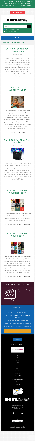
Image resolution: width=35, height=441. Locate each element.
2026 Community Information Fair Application (17, 326)
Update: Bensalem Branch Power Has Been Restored (17, 316)
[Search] (29, 26)
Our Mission (17, 357)
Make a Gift (18, 12)
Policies (17, 360)
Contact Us (17, 373)
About (17, 355)
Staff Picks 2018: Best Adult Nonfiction (18, 191)
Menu (18, 38)
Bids (17, 381)
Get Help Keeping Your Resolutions (17, 49)
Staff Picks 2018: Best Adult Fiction (18, 234)
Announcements (22, 132)
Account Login (13, 9)
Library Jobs (17, 375)
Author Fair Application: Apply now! (17, 320)
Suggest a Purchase (17, 379)
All (21, 80)
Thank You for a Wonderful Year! (17, 88)
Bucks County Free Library (17, 20)
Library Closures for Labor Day (17, 312)
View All (17, 331)
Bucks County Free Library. (15, 426)
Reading (28, 224)
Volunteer (17, 384)
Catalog (23, 9)
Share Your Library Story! (17, 344)
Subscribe (17, 370)
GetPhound (23, 427)
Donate (17, 339)
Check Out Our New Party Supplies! (17, 141)
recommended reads (21, 226)
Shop (17, 368)
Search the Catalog (12, 29)
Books (24, 224)
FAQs (17, 362)
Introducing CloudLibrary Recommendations (17, 323)
